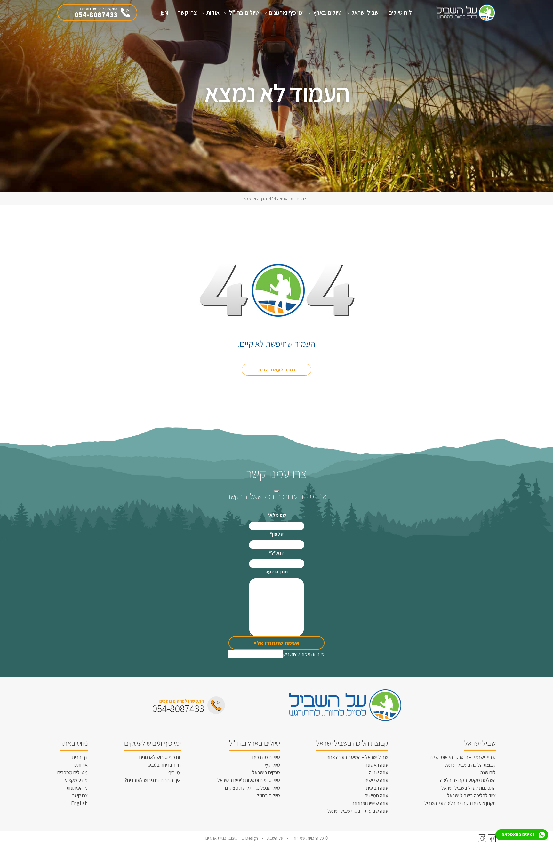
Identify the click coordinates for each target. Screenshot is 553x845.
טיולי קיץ (272, 764)
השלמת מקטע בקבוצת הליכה (468, 780)
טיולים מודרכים (266, 757)
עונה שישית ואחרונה (370, 803)
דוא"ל (276, 552)
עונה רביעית (377, 787)
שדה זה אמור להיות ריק (304, 654)
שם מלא (276, 515)
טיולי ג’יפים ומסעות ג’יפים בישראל (248, 780)
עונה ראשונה (376, 764)
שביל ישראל (365, 12)
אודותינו (81, 764)
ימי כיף (174, 772)
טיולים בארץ (327, 12)
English (79, 803)
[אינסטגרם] (481, 838)
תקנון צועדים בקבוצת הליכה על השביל (460, 803)
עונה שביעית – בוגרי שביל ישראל (357, 811)
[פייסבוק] (491, 838)
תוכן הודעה (276, 571)
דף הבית (302, 198)
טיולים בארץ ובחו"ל (254, 743)
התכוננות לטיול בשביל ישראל (468, 787)
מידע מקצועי (76, 780)
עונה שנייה (378, 772)
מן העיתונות (77, 787)
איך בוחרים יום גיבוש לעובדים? (153, 780)
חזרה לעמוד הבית (276, 369)
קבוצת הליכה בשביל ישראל (470, 764)
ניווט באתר (74, 743)
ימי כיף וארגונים (286, 12)
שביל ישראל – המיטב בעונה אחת (357, 757)
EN (164, 12)
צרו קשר (187, 12)
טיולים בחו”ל (244, 12)
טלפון (277, 534)
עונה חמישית (376, 795)
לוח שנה (488, 772)
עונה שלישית (376, 780)
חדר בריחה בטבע (164, 764)
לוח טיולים (400, 12)
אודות (213, 12)
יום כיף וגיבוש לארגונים (160, 757)
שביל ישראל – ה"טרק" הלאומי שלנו (463, 757)
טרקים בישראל (266, 772)
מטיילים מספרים (72, 772)
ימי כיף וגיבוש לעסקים (152, 743)
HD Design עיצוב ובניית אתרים (232, 838)
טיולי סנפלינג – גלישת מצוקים (252, 787)
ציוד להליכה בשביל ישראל (471, 795)
